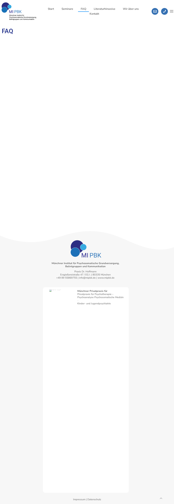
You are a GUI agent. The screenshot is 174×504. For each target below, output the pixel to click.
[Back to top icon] (161, 498)
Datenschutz (94, 499)
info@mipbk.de (87, 277)
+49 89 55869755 (66, 277)
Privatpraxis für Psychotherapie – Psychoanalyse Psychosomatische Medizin (100, 294)
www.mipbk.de (106, 277)
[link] (61, 391)
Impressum (79, 499)
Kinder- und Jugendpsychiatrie (94, 303)
